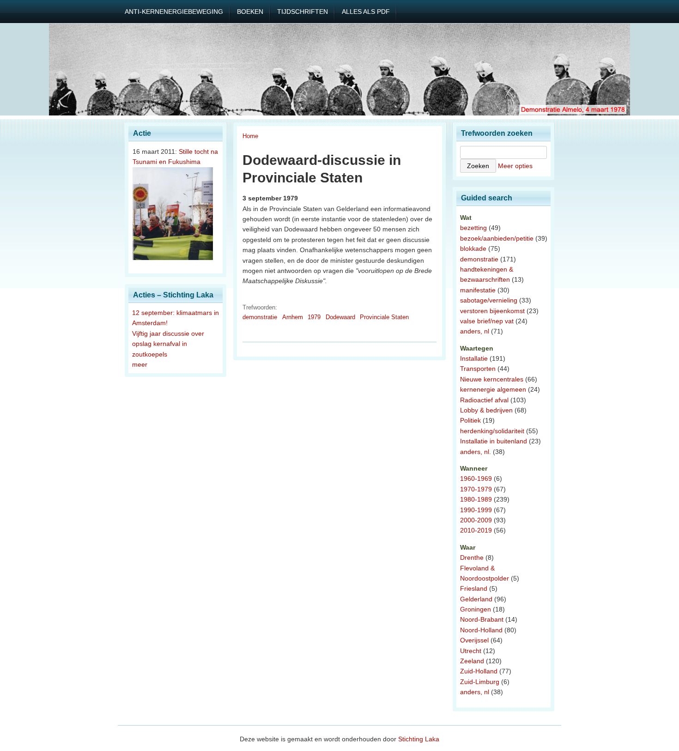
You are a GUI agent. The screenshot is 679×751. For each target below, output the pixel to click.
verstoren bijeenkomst (492, 311)
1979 (314, 317)
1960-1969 (476, 478)
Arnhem (292, 317)
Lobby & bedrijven (486, 410)
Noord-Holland (481, 630)
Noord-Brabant (481, 619)
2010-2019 (476, 530)
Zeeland (472, 661)
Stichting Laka (418, 739)
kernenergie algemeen (493, 389)
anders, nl (474, 331)
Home (250, 136)
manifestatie (478, 290)
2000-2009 (476, 520)
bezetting (473, 227)
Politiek (470, 420)
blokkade (473, 248)
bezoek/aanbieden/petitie (497, 238)
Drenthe (472, 557)
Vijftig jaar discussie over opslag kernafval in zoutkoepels (168, 344)
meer (139, 364)
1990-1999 (476, 510)
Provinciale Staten (384, 317)
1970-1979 (476, 489)
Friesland (473, 588)
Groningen (475, 609)
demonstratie (259, 317)
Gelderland (476, 599)
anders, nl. (475, 451)
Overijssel (474, 640)
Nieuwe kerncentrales (491, 379)
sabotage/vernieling (488, 300)
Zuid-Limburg (479, 681)
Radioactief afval (484, 400)
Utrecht (470, 650)
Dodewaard (340, 317)
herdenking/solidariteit (492, 431)
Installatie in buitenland (493, 441)
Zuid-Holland (478, 671)
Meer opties (515, 166)
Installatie (474, 358)
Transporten (478, 368)
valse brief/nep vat (487, 321)
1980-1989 (476, 499)
